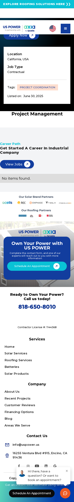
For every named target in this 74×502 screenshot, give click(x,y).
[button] (51, 28)
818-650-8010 (37, 307)
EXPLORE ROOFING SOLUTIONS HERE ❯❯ (37, 4)
